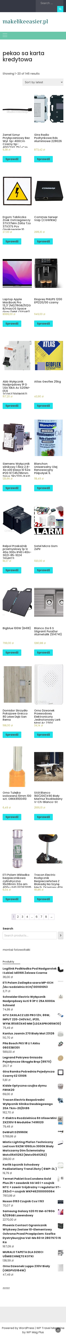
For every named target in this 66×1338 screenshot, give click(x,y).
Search (8, 929)
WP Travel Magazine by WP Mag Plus (43, 1330)
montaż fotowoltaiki (16, 950)
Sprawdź (11, 159)
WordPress (26, 1328)
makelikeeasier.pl (25, 21)
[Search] (60, 935)
